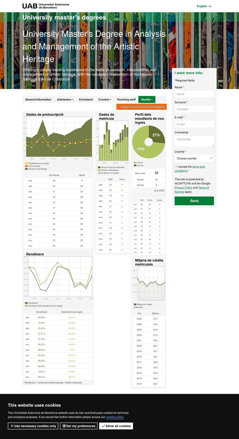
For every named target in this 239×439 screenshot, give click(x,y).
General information (38, 99)
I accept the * (190, 169)
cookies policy (114, 417)
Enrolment (86, 99)
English (207, 6)
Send (194, 200)
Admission (64, 99)
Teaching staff (126, 99)
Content (104, 99)
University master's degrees (64, 17)
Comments (181, 132)
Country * (180, 151)
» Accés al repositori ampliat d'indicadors (141, 107)
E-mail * (179, 117)
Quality (145, 99)
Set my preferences (80, 426)
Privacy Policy (183, 187)
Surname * (181, 102)
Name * (179, 87)
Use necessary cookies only (35, 426)
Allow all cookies (118, 426)
